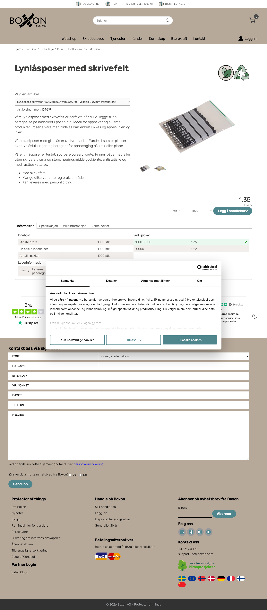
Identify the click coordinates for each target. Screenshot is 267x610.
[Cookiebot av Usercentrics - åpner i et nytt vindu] (200, 268)
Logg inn (101, 513)
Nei (85, 474)
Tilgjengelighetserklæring (29, 550)
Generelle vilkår (106, 525)
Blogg (16, 519)
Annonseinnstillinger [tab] (155, 280)
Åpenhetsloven (22, 544)
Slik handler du (105, 507)
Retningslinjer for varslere (30, 525)
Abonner (224, 514)
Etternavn (20, 375)
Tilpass (131, 340)
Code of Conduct (23, 557)
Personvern (20, 532)
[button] (252, 20)
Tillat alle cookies (190, 340)
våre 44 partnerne (70, 299)
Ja (74, 474)
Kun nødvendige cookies (77, 340)
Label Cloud (20, 572)
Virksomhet (20, 385)
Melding (18, 414)
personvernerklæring (88, 464)
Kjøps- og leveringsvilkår (112, 519)
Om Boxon (19, 507)
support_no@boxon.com (195, 554)
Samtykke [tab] (67, 280)
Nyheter (17, 513)
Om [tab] (199, 280)
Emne (16, 356)
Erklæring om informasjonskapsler (36, 538)
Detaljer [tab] (111, 280)
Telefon (18, 405)
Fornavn (18, 366)
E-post (17, 395)
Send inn (20, 484)
